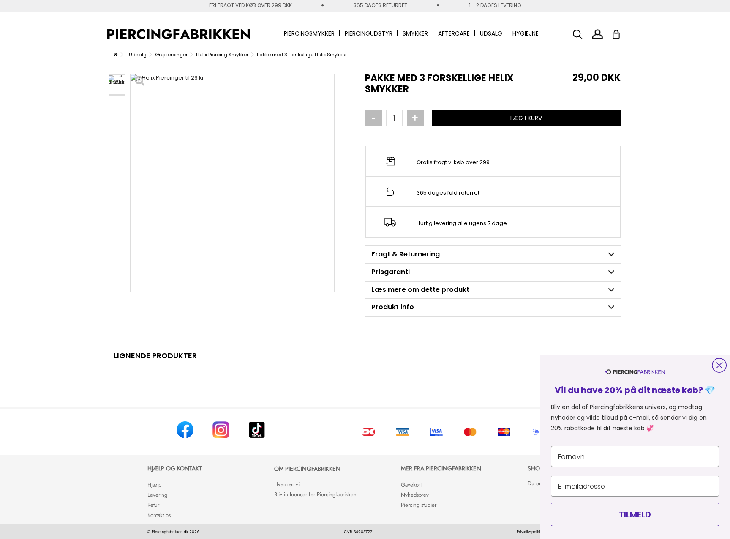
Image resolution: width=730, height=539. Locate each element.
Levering (157, 495)
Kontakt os (159, 515)
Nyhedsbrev (415, 495)
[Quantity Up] (415, 118)
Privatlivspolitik (529, 531)
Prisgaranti (390, 272)
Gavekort (411, 485)
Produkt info (392, 307)
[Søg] (578, 34)
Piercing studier (418, 505)
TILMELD (635, 514)
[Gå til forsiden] (116, 55)
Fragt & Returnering (405, 254)
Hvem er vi (287, 484)
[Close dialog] (719, 365)
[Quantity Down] (373, 118)
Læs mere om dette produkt (420, 289)
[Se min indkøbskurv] (621, 32)
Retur (153, 505)
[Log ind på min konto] (597, 34)
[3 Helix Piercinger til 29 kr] (117, 85)
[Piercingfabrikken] (178, 34)
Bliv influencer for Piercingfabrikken (315, 494)
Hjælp (154, 485)
